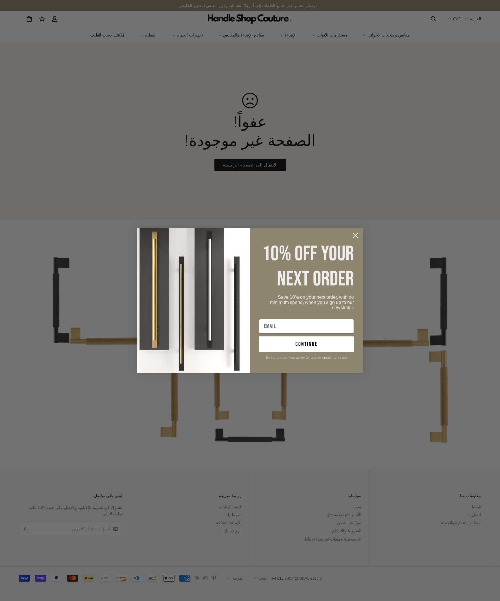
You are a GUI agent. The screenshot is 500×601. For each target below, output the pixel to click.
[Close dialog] (355, 235)
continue (306, 344)
